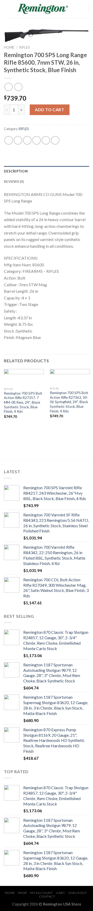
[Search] (74, 9)
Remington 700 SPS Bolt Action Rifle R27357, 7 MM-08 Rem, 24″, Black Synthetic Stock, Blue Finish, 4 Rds (23, 402)
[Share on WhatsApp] (8, 140)
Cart (60, 893)
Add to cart (49, 109)
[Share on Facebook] (18, 140)
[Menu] (7, 9)
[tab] (46, 171)
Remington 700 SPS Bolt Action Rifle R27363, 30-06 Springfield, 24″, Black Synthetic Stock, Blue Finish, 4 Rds (69, 402)
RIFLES (24, 47)
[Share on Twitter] (27, 140)
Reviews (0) (14, 181)
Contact (47, 896)
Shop (22, 893)
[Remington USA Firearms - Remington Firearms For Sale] (42, 9)
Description (16, 171)
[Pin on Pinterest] (46, 140)
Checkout (77, 893)
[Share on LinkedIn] (55, 140)
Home (9, 47)
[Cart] (82, 9)
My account (41, 893)
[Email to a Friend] (36, 140)
